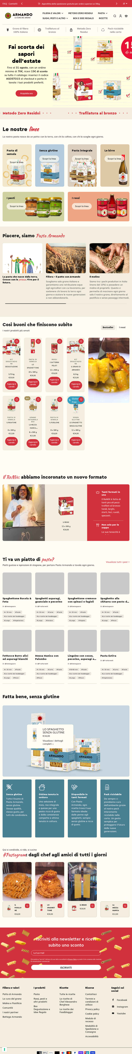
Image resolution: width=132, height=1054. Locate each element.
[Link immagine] (17, 165)
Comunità (8, 1007)
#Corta (50, 669)
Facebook (122, 999)
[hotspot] (40, 718)
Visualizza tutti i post (117, 561)
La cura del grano (12, 998)
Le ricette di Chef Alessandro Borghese (68, 1001)
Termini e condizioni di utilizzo (91, 1001)
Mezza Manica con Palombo (47, 657)
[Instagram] (114, 1006)
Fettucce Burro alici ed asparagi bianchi (15, 657)
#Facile (17, 612)
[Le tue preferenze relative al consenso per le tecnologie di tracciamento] (4, 1049)
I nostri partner (10, 1012)
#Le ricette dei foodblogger (14, 616)
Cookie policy (92, 1013)
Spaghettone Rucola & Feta (17, 600)
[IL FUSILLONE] (54, 405)
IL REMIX (66, 522)
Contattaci (91, 994)
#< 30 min (8, 612)
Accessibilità (91, 1036)
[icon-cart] (126, 15)
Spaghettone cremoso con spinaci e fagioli (82, 600)
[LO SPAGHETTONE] (33, 347)
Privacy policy (92, 1009)
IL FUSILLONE (54, 422)
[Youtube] (114, 1013)
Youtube (121, 1013)
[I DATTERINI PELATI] (54, 347)
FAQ (5, 3)
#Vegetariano (18, 620)
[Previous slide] (21, 3)
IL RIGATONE (11, 422)
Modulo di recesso (90, 1020)
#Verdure (49, 620)
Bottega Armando (12, 1016)
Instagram (122, 1006)
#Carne (50, 612)
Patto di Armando (12, 994)
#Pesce (113, 620)
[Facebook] (114, 1000)
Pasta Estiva (108, 656)
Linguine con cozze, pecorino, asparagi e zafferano (81, 658)
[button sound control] (126, 399)
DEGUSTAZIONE (11, 366)
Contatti (13, 3)
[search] (115, 15)
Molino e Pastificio (12, 1003)
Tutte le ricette (67, 994)
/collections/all (60, 37)
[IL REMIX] (66, 504)
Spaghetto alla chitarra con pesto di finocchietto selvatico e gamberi (114, 600)
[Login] (120, 15)
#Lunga (7, 620)
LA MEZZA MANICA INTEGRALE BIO (33, 428)
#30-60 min (73, 669)
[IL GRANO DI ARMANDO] (76, 347)
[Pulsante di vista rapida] (16, 341)
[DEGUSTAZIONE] (11, 347)
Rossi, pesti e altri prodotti (40, 1000)
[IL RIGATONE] (11, 405)
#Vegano (82, 620)
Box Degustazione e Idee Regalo (42, 1009)
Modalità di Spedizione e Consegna (91, 1028)
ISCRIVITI (66, 967)
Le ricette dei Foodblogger (66, 1010)
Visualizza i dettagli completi (53, 742)
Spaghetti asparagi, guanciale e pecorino (48, 600)
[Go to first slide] (116, 3)
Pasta (37, 994)
